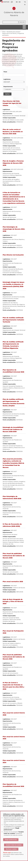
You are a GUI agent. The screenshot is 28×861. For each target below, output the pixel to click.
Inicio (3, 31)
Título (5, 71)
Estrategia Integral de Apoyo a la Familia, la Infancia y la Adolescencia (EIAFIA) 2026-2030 (13, 285)
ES (17, 2)
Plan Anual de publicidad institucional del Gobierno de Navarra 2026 (14, 556)
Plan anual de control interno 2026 (14, 714)
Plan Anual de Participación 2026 (13, 632)
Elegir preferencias (11, 839)
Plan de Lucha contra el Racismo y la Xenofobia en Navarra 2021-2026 (13, 132)
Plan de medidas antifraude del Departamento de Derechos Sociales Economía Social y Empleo (13, 402)
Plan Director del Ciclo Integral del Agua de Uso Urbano (12, 103)
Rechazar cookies (11, 849)
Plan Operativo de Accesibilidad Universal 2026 (13, 371)
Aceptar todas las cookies (13, 845)
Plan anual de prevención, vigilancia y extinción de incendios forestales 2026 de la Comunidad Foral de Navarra (13, 463)
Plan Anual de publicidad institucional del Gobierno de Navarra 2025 (14, 657)
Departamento (8, 86)
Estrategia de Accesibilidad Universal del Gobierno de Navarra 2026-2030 (13, 429)
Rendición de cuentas (13, 31)
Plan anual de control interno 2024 (14, 761)
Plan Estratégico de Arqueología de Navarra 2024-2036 (14, 229)
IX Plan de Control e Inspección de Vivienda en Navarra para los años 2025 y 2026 (13, 686)
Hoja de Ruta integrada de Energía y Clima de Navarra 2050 (13, 601)
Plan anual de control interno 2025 (14, 738)
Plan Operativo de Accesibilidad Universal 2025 (13, 785)
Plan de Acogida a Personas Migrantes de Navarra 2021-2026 (13, 163)
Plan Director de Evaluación (13, 255)
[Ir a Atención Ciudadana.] (12, 2)
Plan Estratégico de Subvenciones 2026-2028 (12, 497)
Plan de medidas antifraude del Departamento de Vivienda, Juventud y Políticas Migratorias (13, 345)
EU (20, 2)
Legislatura (6, 79)
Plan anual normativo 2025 (13, 581)
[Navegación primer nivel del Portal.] (5, 2)
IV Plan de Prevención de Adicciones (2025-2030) (12, 525)
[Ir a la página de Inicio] (14, 8)
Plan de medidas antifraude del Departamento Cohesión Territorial (13, 320)
